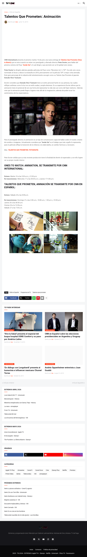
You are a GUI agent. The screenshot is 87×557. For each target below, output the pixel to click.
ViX (35, 474)
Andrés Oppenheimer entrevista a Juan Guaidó (62, 369)
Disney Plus (55, 470)
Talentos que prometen (39, 292)
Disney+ (42, 553)
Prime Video (9, 474)
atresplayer (43, 474)
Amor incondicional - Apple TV (14, 432)
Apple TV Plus (10, 470)
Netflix (64, 470)
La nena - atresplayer (11, 406)
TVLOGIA (20, 553)
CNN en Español (14, 12)
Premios (72, 470)
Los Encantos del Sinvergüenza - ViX (16, 418)
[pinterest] (53, 539)
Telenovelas (27, 474)
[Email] (42, 298)
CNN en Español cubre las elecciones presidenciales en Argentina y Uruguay (62, 335)
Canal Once (39, 470)
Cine (47, 470)
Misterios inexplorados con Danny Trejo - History (20, 403)
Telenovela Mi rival (10, 414)
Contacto (38, 549)
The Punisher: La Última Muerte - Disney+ (17, 439)
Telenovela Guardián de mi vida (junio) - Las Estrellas (21, 515)
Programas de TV (26, 292)
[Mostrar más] (46, 298)
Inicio (6, 12)
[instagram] (73, 455)
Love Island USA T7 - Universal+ (14, 395)
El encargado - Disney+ (11, 436)
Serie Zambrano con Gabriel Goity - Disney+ (18, 496)
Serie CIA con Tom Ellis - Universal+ (15, 492)
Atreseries (21, 470)
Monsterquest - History (11, 399)
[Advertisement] (43, 41)
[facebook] (13, 455)
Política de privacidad (51, 549)
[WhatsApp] (34, 298)
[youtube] (53, 455)
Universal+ (54, 553)
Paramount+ (70, 553)
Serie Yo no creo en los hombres (14, 511)
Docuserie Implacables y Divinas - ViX (16, 504)
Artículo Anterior (8, 383)
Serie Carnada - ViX (10, 507)
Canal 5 (29, 470)
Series (18, 474)
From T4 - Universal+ (11, 410)
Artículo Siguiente (78, 383)
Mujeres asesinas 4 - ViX (12, 500)
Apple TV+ (35, 553)
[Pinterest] (38, 298)
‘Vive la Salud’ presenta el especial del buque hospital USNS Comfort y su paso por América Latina (22, 336)
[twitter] (33, 455)
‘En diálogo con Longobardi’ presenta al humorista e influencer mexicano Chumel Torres (23, 370)
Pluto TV (62, 553)
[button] (3, 3)
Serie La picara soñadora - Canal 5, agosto (18, 488)
